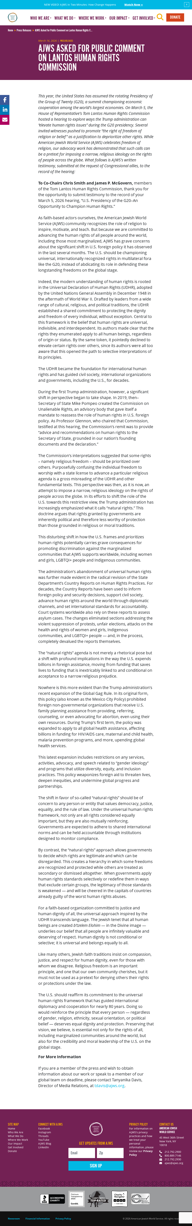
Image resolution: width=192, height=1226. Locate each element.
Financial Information (38, 1218)
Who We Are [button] (39, 18)
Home (11, 1128)
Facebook (44, 1128)
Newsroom (14, 1218)
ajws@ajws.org (174, 1163)
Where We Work (18, 1140)
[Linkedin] (4, 110)
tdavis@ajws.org (109, 1085)
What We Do (15, 1136)
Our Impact (15, 1143)
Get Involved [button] (143, 18)
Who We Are (15, 1132)
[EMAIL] (4, 120)
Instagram (44, 1132)
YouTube (43, 1140)
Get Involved (15, 1147)
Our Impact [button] (118, 18)
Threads (43, 1136)
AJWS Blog (44, 1143)
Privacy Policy (63, 1218)
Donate (175, 17)
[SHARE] (4, 100)
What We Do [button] (63, 18)
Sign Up (96, 1166)
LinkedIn (43, 1147)
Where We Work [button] (91, 18)
